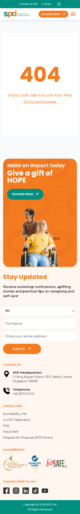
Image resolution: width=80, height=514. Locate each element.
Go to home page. (40, 101)
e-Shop (46, 4)
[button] (73, 14)
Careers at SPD (28, 4)
